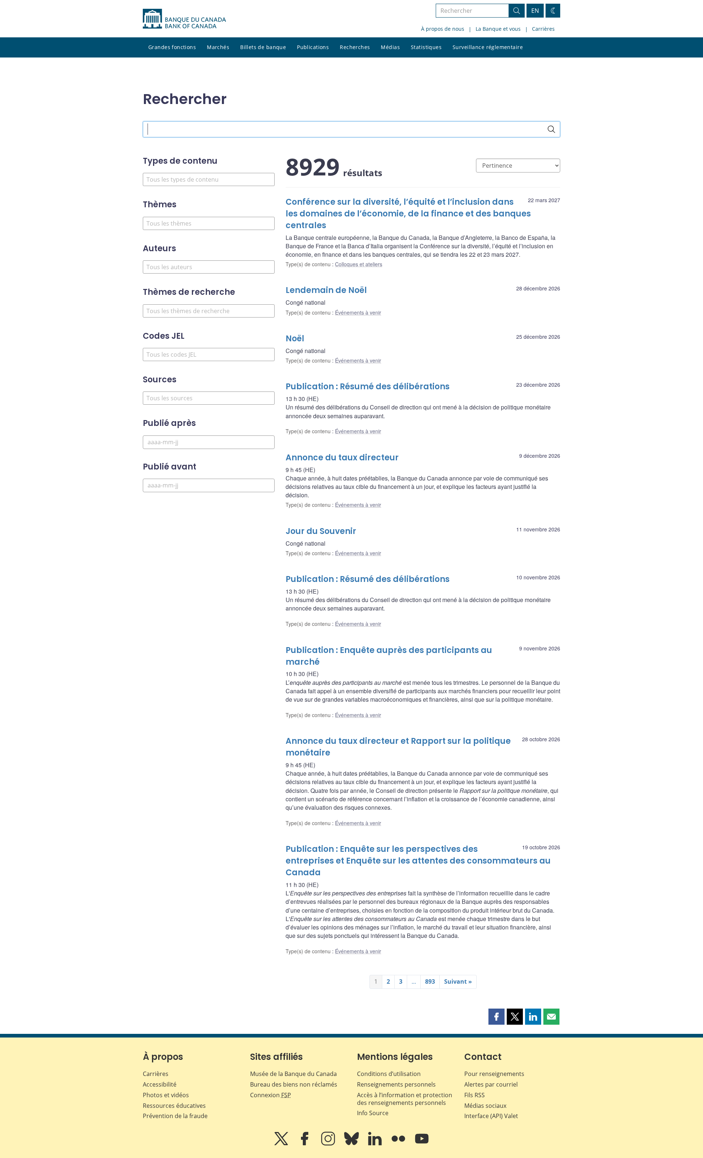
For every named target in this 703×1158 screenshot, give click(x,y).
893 (430, 981)
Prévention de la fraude (175, 1116)
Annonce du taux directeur (342, 457)
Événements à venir (358, 312)
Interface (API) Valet (491, 1116)
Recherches (355, 47)
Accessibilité (159, 1084)
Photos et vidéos (166, 1095)
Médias (390, 47)
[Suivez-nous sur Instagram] (329, 1144)
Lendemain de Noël (326, 290)
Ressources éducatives (174, 1106)
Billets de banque (263, 47)
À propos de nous (442, 28)
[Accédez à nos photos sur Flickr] (399, 1144)
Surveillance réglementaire (488, 47)
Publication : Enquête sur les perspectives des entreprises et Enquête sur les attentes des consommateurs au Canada (418, 860)
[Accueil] (184, 19)
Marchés (218, 47)
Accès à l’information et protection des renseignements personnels (404, 1099)
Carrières (543, 28)
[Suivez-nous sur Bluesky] (352, 1144)
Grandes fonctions (172, 47)
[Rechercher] (551, 129)
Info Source (372, 1113)
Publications (313, 47)
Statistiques (426, 47)
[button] (496, 1017)
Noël (295, 338)
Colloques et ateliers (358, 264)
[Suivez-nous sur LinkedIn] (375, 1144)
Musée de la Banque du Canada (293, 1074)
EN (535, 11)
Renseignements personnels (396, 1084)
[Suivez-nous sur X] (282, 1144)
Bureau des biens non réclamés (293, 1084)
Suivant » (458, 981)
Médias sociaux (485, 1106)
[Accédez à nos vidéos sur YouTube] (422, 1144)
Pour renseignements (494, 1074)
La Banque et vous (498, 28)
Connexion (270, 1095)
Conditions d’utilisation (389, 1074)
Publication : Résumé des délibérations (368, 386)
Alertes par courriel (491, 1084)
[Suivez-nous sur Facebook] (305, 1144)
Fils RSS (474, 1095)
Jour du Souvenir (321, 531)
